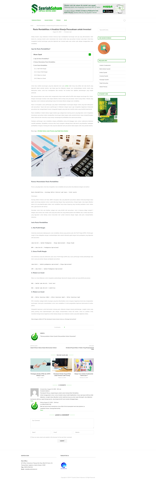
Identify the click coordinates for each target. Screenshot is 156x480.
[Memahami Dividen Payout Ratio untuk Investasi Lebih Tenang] (62, 365)
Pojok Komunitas (104, 83)
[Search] (122, 20)
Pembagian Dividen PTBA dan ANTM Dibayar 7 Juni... (40, 374)
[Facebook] (116, 20)
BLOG (65, 20)
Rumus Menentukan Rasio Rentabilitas (45, 62)
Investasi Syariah (104, 76)
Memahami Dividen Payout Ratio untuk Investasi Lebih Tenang (62, 374)
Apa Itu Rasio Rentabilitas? (42, 58)
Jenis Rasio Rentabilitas (41, 65)
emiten (66, 86)
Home (31, 25)
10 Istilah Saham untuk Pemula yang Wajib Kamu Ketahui (53, 131)
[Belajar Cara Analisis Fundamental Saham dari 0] (84, 365)
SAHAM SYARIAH (49, 20)
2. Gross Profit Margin (41, 72)
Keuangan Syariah (104, 79)
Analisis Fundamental (105, 65)
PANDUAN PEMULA (36, 20)
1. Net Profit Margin (41, 68)
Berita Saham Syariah (105, 69)
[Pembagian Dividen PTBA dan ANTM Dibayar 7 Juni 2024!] (40, 365)
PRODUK (58, 20)
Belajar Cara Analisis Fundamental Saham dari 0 (84, 374)
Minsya (42, 333)
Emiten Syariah (103, 72)
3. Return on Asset (41, 75)
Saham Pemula (103, 87)
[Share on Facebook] (66, 327)
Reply (31, 401)
